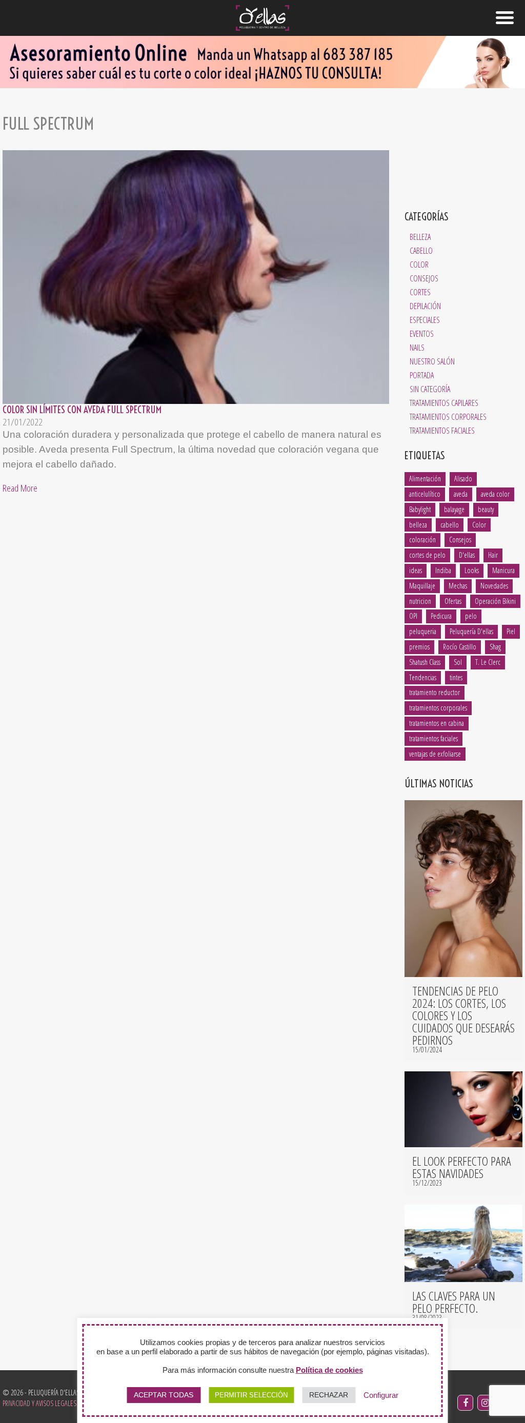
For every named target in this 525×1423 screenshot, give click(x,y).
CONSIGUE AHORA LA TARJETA (262, 879)
